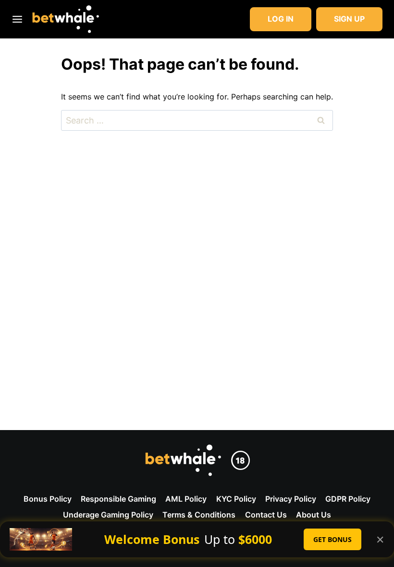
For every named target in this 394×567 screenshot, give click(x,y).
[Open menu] (19, 19)
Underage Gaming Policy (108, 514)
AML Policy (186, 499)
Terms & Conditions (198, 514)
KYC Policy (236, 499)
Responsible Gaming (118, 499)
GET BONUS (332, 539)
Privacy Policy (290, 499)
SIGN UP (349, 19)
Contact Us (266, 514)
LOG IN (281, 19)
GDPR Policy (347, 499)
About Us (313, 514)
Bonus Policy (48, 499)
